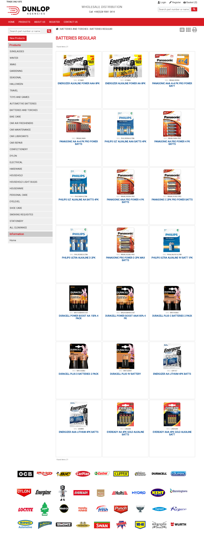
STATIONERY (16, 221)
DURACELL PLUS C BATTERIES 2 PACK (172, 315)
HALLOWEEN (16, 84)
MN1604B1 (127, 371)
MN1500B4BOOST (81, 313)
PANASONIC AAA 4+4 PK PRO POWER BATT (172, 84)
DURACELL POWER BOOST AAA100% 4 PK (125, 317)
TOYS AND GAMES (19, 97)
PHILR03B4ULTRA (127, 138)
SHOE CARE (16, 208)
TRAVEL (14, 90)
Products (24, 22)
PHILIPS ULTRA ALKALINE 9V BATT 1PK (172, 257)
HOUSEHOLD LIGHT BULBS (23, 182)
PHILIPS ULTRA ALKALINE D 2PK (78, 257)
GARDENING (16, 71)
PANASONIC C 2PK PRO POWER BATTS (172, 199)
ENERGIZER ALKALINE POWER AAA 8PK (79, 83)
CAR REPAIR (16, 142)
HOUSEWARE (16, 188)
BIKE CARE (15, 116)
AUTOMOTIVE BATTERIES (23, 103)
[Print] (194, 30)
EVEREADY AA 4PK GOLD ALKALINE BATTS (125, 433)
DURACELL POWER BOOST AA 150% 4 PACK (78, 317)
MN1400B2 (174, 313)
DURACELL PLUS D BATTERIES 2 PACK (78, 373)
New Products (17, 38)
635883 (81, 429)
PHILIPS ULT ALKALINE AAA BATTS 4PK (125, 141)
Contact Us (71, 22)
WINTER (14, 58)
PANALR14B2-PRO (174, 196)
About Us (39, 22)
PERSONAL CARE (19, 195)
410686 (128, 80)
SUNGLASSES (17, 51)
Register (176, 2)
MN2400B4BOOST (128, 313)
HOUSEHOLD (16, 175)
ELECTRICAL (16, 162)
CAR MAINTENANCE (20, 129)
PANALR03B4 (174, 80)
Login (163, 2)
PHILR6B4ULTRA (81, 196)
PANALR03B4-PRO (128, 196)
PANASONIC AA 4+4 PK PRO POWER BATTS (79, 142)
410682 (81, 80)
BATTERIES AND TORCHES (24, 110)
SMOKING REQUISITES (21, 214)
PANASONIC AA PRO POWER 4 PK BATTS (172, 142)
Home (11, 22)
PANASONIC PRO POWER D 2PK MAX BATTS (125, 259)
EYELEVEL (15, 201)
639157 (174, 371)
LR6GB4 (128, 429)
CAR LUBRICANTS (19, 136)
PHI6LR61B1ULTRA (174, 254)
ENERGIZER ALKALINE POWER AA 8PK (125, 83)
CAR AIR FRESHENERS (21, 123)
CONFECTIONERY (19, 149)
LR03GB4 (174, 429)
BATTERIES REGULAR (101, 29)
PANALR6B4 (81, 138)
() (191, 2)
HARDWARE (16, 168)
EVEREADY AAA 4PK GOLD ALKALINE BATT (172, 433)
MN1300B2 (81, 371)
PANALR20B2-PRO (128, 254)
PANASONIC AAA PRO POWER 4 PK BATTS (125, 201)
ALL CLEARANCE (18, 227)
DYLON (13, 155)
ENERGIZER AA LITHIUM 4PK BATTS (172, 373)
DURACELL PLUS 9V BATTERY (125, 373)
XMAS (13, 64)
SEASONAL (15, 77)
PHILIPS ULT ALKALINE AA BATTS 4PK (79, 199)
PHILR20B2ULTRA (81, 254)
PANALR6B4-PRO (174, 138)
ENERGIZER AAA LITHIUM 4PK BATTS (78, 432)
